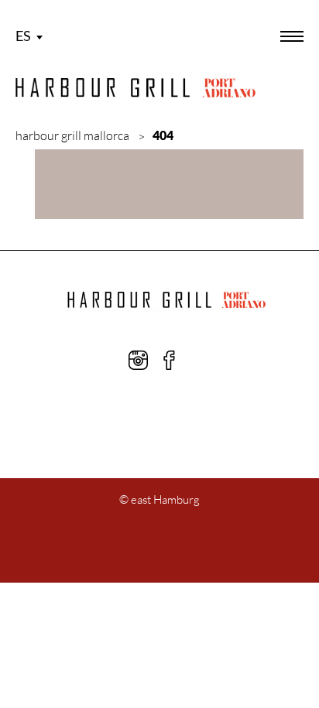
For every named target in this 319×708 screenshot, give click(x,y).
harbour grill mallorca (72, 135)
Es (23, 35)
